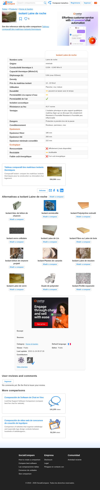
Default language (59, 344)
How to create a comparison (29, 460)
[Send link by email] (50, 190)
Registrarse (75, 3)
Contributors (22, 355)
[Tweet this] (58, 190)
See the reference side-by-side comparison (22, 27)
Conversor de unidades (28, 470)
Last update (22, 351)
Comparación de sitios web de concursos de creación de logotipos (24, 421)
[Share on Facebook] (54, 190)
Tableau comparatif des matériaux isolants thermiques (24, 168)
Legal (46, 463)
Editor (54, 348)
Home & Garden (26, 9)
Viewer (19, 348)
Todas (4, 9)
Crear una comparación (49, 3)
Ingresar (87, 3)
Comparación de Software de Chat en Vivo (24, 397)
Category (20, 344)
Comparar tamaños (60, 3)
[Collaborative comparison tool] (9, 3)
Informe (42, 190)
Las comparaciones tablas (29, 467)
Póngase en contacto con (54, 467)
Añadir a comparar (57, 197)
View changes (22, 367)
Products (13, 9)
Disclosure (48, 460)
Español (95, 3)
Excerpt (20, 331)
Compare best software (28, 463)
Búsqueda (45, 3)
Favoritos (20, 18)
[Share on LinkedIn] (61, 190)
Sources (20, 337)
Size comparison (25, 474)
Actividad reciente (74, 460)
